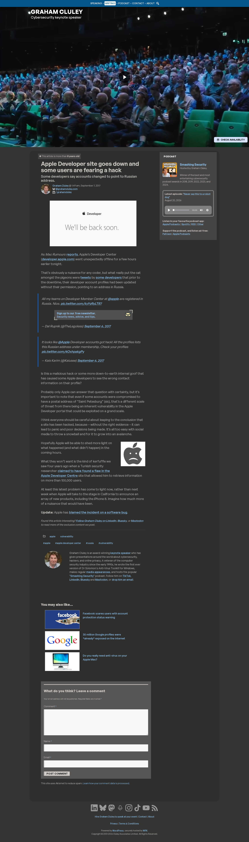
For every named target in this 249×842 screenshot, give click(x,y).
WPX (145, 830)
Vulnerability (66, 536)
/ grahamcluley (63, 192)
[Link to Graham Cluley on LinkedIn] (94, 807)
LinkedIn (74, 579)
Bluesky (122, 520)
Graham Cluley (42, 3)
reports (72, 254)
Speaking (96, 3)
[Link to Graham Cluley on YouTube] (146, 807)
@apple (113, 299)
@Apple (63, 342)
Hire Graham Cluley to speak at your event (116, 816)
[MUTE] (201, 210)
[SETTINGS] (207, 210)
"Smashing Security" (82, 575)
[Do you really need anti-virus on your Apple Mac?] (62, 661)
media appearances (98, 571)
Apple (52, 536)
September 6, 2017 (97, 326)
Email (47, 757)
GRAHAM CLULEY (57, 11)
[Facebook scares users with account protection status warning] (62, 619)
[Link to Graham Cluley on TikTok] (137, 807)
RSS (193, 224)
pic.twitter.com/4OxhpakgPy (63, 351)
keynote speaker (120, 552)
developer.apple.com (58, 259)
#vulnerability (106, 542)
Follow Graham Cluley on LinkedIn (96, 520)
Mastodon (137, 520)
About (151, 3)
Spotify (185, 224)
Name (48, 741)
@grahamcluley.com (66, 188)
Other (200, 224)
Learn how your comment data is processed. (106, 783)
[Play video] (124, 77)
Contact (138, 3)
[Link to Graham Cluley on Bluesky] (102, 807)
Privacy (113, 823)
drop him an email (122, 579)
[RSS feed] (154, 807)
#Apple (46, 542)
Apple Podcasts (171, 224)
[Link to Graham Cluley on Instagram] (128, 807)
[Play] (169, 210)
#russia (90, 542)
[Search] (157, 3)
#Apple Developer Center (68, 542)
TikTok (126, 575)
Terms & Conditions (129, 823)
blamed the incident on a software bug (98, 512)
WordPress (118, 830)
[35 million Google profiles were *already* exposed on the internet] (62, 640)
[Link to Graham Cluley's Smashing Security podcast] (120, 807)
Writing (110, 3)
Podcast (124, 3)
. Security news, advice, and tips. (76, 315)
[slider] (181, 210)
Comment (50, 706)
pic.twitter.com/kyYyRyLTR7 (81, 303)
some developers (109, 277)
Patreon (167, 233)
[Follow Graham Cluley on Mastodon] (111, 807)
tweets (85, 277)
